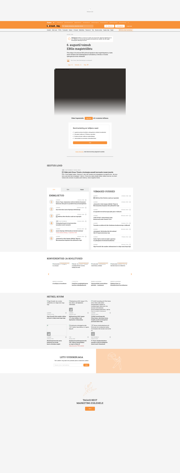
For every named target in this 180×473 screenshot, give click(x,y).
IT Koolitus (75, 281)
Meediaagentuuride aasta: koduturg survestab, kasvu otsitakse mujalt (54, 342)
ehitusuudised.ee (122, 22)
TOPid (59, 30)
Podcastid (65, 30)
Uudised (58, 200)
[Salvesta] (86, 200)
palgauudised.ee (77, 22)
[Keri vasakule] (48, 274)
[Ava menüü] (54, 23)
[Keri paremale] (131, 274)
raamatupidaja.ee (86, 22)
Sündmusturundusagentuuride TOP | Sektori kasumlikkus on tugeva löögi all (78, 342)
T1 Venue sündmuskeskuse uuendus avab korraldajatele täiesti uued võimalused (99, 342)
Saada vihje (106, 30)
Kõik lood (54, 30)
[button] (68, 365)
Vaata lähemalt (79, 151)
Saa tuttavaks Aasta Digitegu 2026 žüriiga (68, 209)
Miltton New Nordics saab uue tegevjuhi (69, 216)
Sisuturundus (98, 30)
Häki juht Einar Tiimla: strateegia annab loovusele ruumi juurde (88, 172)
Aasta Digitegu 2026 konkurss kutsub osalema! (69, 231)
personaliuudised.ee (68, 22)
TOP (70, 337)
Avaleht (49, 30)
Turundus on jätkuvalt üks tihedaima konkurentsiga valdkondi (111, 225)
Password (88, 30)
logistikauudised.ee (113, 22)
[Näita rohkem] (128, 23)
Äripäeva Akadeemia (58, 281)
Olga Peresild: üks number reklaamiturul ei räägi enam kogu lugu (112, 246)
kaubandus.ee (60, 22)
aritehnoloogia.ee (95, 22)
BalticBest (81, 30)
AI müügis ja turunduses (59, 283)
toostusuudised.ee (104, 22)
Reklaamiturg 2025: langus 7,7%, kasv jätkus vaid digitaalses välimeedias (77, 318)
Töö (93, 30)
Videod (70, 30)
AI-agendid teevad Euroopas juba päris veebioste (107, 211)
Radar (112, 30)
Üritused (75, 30)
